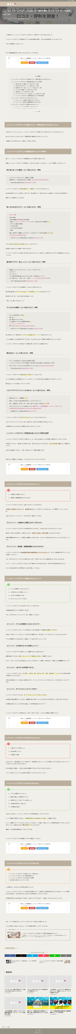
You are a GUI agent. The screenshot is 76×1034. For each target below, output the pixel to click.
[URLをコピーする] (65, 955)
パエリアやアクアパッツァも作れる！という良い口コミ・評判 (30, 93)
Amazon (24, 62)
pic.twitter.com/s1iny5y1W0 (27, 326)
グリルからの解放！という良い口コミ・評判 (26, 89)
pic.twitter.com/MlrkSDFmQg (17, 235)
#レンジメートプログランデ (20, 222)
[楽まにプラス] (11, 4)
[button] (10, 955)
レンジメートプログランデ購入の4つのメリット (26, 104)
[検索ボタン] (52, 4)
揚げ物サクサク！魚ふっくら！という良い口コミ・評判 (29, 88)
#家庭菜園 (20, 219)
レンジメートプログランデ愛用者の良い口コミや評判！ (28, 82)
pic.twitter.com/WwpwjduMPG (32, 408)
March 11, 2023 (32, 411)
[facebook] (69, 1)
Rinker (26, 59)
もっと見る (38, 111)
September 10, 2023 (27, 368)
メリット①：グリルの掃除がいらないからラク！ (27, 106)
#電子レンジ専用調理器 (41, 406)
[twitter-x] (71, 1)
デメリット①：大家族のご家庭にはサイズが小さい (28, 100)
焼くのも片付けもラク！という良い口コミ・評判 (27, 86)
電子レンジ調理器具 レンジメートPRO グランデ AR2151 (35, 58)
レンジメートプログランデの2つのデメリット (25, 98)
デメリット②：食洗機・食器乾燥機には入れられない (28, 102)
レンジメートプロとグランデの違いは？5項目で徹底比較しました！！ (40, 933)
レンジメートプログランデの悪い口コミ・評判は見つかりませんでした (32, 79)
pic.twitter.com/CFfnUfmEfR (42, 278)
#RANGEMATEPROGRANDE (16, 408)
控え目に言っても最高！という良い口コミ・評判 (27, 84)
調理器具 (8, 14)
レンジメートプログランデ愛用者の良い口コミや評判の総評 (30, 95)
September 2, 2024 (30, 182)
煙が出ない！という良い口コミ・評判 (24, 91)
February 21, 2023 (38, 238)
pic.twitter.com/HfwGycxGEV (46, 365)
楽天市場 (32, 62)
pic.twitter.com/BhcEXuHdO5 (40, 180)
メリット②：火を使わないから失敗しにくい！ (27, 108)
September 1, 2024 (32, 281)
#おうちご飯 (12, 215)
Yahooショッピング (42, 62)
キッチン (18, 948)
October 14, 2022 (38, 328)
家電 (5, 14)
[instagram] (73, 1)
